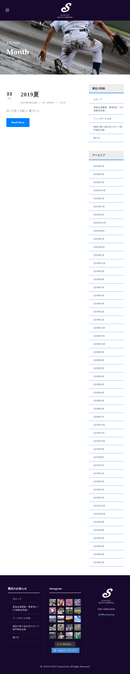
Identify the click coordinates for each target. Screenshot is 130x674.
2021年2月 (99, 214)
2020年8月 (99, 230)
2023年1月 (99, 182)
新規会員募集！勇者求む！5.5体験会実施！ (26, 608)
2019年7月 (99, 287)
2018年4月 (99, 392)
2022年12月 (99, 190)
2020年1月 (99, 255)
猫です (97, 138)
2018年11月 (99, 336)
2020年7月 (99, 239)
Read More (18, 122)
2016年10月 (99, 513)
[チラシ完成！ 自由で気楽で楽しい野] (77, 602)
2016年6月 (99, 538)
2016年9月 (99, 522)
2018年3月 (99, 400)
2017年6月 (99, 473)
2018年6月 (99, 376)
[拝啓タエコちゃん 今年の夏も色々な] (69, 619)
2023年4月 (99, 174)
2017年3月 (99, 497)
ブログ (62, 102)
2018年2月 (99, 408)
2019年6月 (99, 295)
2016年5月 (99, 546)
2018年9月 (99, 352)
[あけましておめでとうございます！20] (77, 610)
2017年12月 (99, 425)
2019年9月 (99, 271)
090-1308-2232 (106, 609)
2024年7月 (99, 166)
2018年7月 (99, 368)
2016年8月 (99, 530)
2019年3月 (99, 319)
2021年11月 (99, 206)
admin (50, 102)
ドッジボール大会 (102, 118)
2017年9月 (99, 449)
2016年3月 (99, 562)
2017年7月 (99, 465)
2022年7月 (99, 198)
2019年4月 (99, 311)
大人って (98, 99)
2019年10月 (99, 263)
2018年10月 (99, 344)
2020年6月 (99, 247)
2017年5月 (99, 481)
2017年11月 (99, 433)
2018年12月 (99, 327)
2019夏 (30, 94)
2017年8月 (99, 457)
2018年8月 (99, 360)
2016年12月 (99, 505)
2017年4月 (99, 489)
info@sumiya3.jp (106, 614)
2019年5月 (99, 303)
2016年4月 (99, 554)
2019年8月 (99, 279)
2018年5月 (99, 384)
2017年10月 (99, 441)
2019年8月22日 (29, 102)
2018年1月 (99, 416)
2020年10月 (100, 222)
